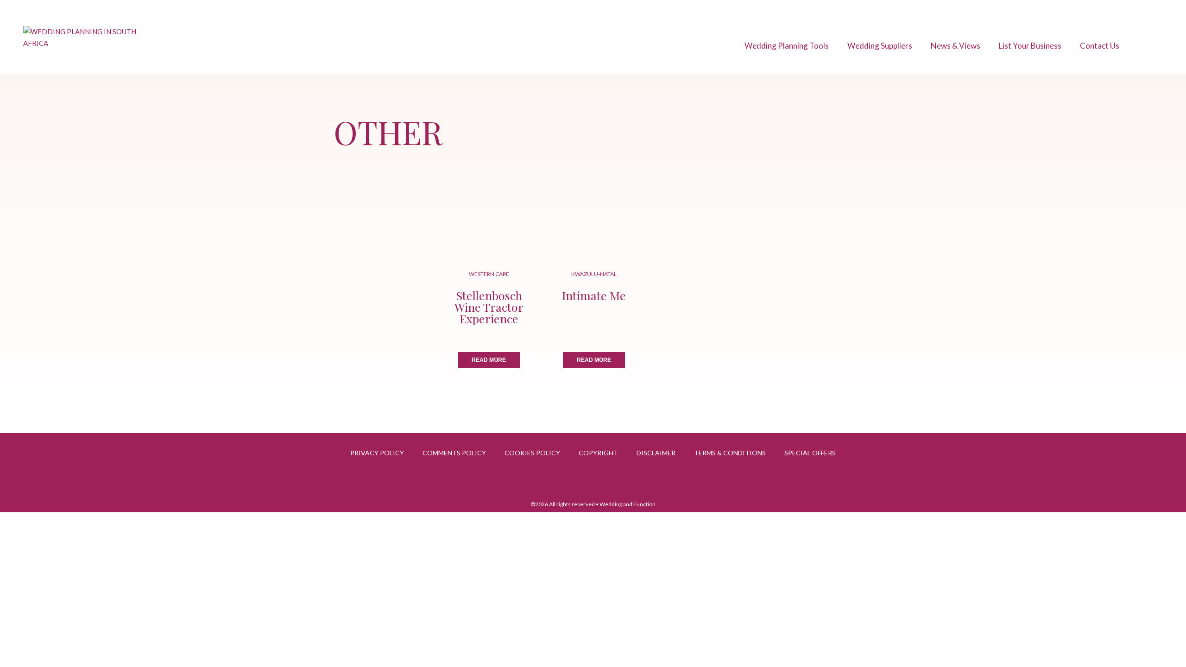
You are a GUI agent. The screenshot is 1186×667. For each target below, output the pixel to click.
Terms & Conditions (730, 453)
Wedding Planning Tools (786, 45)
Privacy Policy (377, 453)
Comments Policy (454, 453)
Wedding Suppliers (879, 45)
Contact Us (1099, 45)
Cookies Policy (532, 453)
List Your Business (1030, 45)
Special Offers (810, 453)
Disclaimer (656, 453)
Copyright (598, 453)
